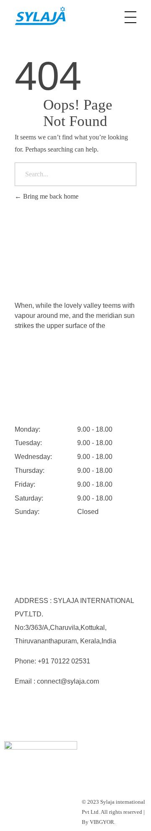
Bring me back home (49, 196)
